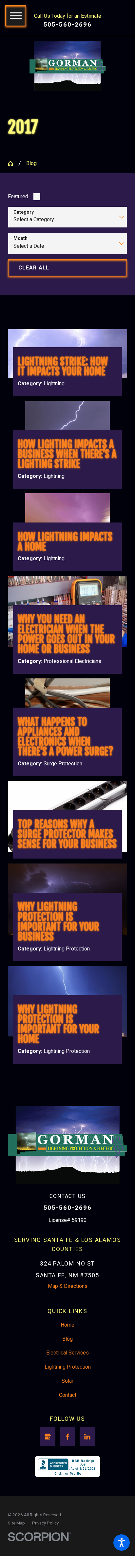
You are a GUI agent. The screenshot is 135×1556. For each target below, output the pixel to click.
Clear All (33, 268)
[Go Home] (13, 163)
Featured (18, 196)
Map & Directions (67, 1286)
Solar (67, 1381)
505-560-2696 (68, 24)
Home (67, 1325)
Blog (31, 163)
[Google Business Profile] (47, 1436)
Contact (67, 1395)
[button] (121, 1542)
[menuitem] (67, 1325)
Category (23, 212)
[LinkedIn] (87, 1436)
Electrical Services (67, 1353)
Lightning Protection (68, 1367)
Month (20, 238)
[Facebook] (67, 1436)
